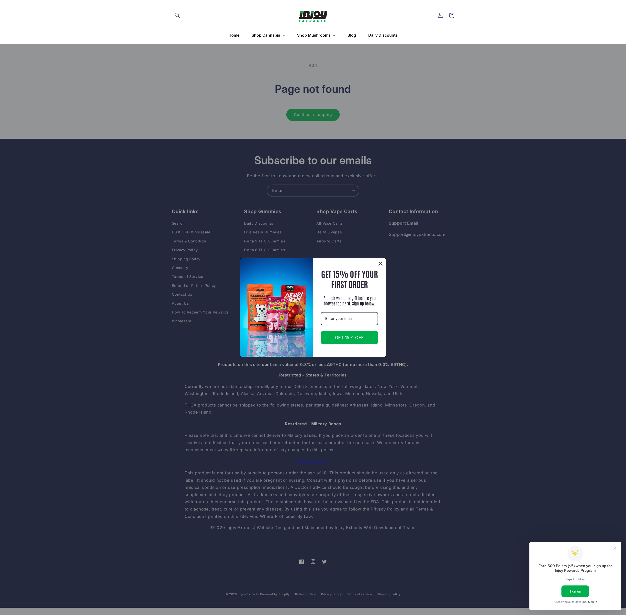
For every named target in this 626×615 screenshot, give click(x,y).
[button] (177, 15)
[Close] (380, 264)
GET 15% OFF (349, 337)
